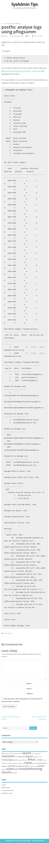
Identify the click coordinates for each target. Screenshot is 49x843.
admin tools (18, 753)
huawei (19, 760)
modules (9, 763)
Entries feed (5, 787)
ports (6, 766)
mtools (14, 763)
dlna (35, 757)
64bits (3, 753)
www (15, 773)
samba (41, 765)
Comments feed (7, 790)
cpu (16, 757)
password (42, 763)
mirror (45, 760)
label (26, 760)
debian (29, 756)
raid (26, 766)
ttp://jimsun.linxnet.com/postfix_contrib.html (23, 71)
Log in (3, 785)
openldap (35, 763)
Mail (28, 36)
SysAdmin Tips (24, 4)
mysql (28, 763)
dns (38, 757)
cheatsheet (8, 756)
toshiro (5, 36)
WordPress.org (6, 793)
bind (32, 753)
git (11, 759)
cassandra (37, 753)
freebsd (5, 759)
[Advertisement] (25, 15)
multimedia (20, 763)
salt (36, 766)
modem (3, 763)
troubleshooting (30, 769)
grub (15, 760)
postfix (9, 633)
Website (30, 694)
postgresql (20, 766)
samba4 (3, 769)
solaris (10, 769)
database (21, 756)
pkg (3, 766)
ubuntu (6, 772)
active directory (10, 753)
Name (29, 684)
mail (5, 633)
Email (29, 689)
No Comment (38, 36)
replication (32, 766)
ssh (17, 769)
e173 (40, 757)
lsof (37, 760)
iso (23, 760)
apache (26, 753)
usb (13, 773)
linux (31, 759)
